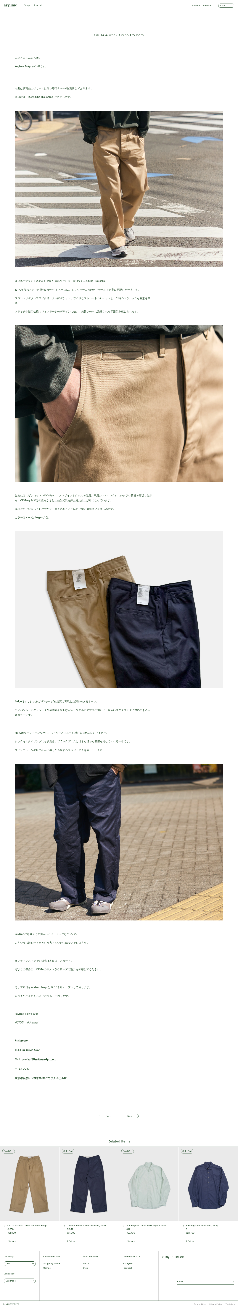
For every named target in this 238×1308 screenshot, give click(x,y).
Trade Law (230, 1304)
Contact (47, 1268)
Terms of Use (200, 1304)
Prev (108, 1116)
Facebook (128, 1268)
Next (130, 1116)
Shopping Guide (51, 1263)
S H (128, 1229)
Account (207, 5)
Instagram (128, 1263)
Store (86, 1268)
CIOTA (10, 1229)
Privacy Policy (215, 1304)
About (86, 1263)
